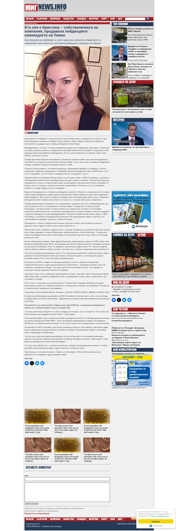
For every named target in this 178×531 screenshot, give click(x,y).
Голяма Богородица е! (122, 321)
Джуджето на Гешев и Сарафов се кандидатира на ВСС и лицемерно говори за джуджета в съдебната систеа (139, 51)
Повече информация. (160, 515)
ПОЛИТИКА (55, 19)
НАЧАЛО (30, 19)
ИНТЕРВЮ (93, 19)
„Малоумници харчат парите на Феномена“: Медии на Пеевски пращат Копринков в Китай (126, 345)
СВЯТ (112, 19)
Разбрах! (156, 521)
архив (142, 235)
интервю (118, 119)
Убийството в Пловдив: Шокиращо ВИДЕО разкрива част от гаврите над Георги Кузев (129, 330)
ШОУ (120, 19)
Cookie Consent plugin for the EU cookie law (155, 525)
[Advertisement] (111, 8)
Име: (27, 476)
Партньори (132, 524)
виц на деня (121, 282)
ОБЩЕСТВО (68, 19)
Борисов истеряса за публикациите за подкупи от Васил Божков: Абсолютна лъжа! (128, 337)
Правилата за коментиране (37, 513)
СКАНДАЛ (81, 19)
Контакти (122, 524)
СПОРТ (104, 19)
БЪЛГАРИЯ (42, 19)
